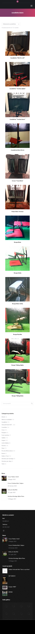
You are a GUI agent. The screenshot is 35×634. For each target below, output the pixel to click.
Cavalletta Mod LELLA (17, 150)
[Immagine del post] (4, 478)
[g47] (29, 606)
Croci (3, 430)
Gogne (3, 440)
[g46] (6, 614)
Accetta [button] (14, 630)
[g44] (21, 614)
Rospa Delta (17, 273)
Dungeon (4, 432)
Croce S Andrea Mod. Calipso (15, 483)
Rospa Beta (17, 242)
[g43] (29, 614)
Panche (4, 445)
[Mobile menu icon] (31, 6)
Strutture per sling (6, 461)
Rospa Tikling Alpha (17, 365)
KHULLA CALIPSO (12, 490)
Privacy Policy (26, 630)
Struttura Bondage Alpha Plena (16, 496)
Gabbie (3, 438)
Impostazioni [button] (6, 630)
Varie (3, 464)
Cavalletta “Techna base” (17, 119)
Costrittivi (4, 427)
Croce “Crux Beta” (17, 181)
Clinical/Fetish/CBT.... (7, 424)
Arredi (3, 417)
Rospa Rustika (17, 334)
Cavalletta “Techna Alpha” (18, 88)
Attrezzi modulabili (7, 419)
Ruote (3, 453)
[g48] (21, 606)
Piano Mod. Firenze (17, 211)
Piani (3, 448)
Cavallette (4, 422)
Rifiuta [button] (20, 630)
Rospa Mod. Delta (17, 303)
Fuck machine (5, 435)
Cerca (31, 403)
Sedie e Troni (5, 456)
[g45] (14, 614)
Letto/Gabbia (5, 443)
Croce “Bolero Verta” (13, 477)
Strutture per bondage (7, 458)
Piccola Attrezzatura (7, 451)
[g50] (6, 606)
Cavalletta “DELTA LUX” (17, 58)
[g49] (14, 606)
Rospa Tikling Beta (17, 396)
